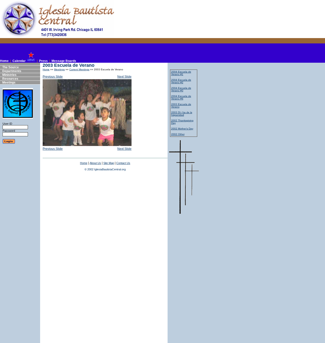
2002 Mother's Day (182, 128)
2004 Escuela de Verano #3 (181, 89)
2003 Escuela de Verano (181, 105)
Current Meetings (79, 69)
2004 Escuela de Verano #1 (181, 73)
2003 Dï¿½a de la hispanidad (181, 113)
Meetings (59, 69)
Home (46, 69)
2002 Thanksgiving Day (182, 121)
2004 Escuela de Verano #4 (181, 97)
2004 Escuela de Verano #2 (181, 81)
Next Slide (124, 76)
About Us (95, 163)
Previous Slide (53, 76)
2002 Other (178, 134)
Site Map (108, 163)
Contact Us (123, 163)
